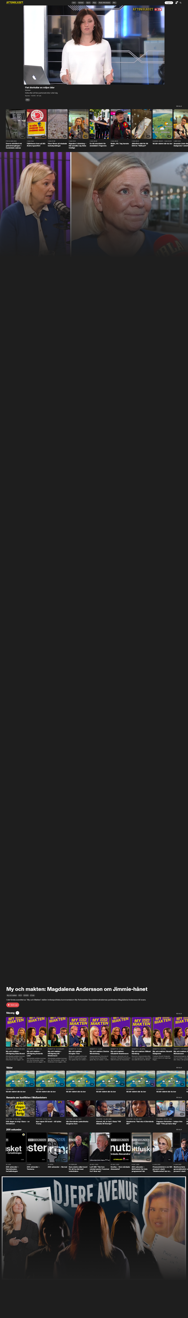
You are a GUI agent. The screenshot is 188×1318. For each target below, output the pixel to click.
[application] (94, 45)
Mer (114, 3)
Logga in (169, 3)
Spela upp (14, 1005)
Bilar (27, 100)
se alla (179, 106)
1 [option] (17, 1013)
